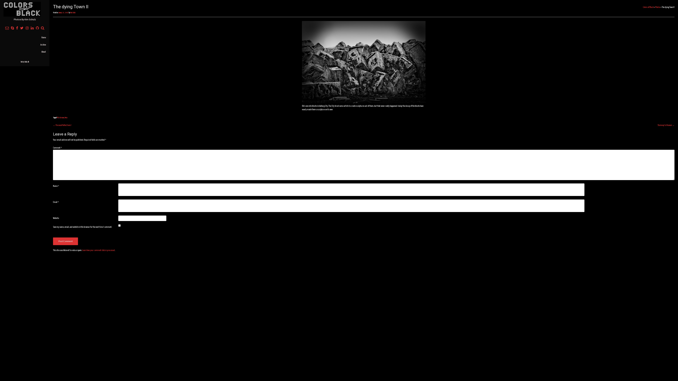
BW (58, 118)
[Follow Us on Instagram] (27, 28)
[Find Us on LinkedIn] (32, 28)
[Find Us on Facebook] (17, 28)
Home (43, 38)
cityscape (61, 118)
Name (56, 186)
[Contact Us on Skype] (12, 28)
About (43, 52)
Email (56, 202)
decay (66, 118)
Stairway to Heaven (666, 125)
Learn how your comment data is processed (98, 250)
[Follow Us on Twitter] (21, 28)
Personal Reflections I (62, 125)
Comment (57, 148)
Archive (43, 45)
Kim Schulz (73, 13)
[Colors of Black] (25, 9)
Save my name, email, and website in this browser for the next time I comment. (82, 227)
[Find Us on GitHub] (37, 28)
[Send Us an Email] (7, 28)
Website (56, 218)
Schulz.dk (26, 62)
